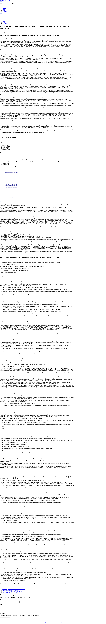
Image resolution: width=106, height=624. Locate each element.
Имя (1, 599)
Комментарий (3, 613)
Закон (4, 6)
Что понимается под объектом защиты (10, 592)
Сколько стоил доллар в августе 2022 (10, 590)
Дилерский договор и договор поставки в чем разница (13, 589)
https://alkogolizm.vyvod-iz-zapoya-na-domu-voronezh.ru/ (53, 622)
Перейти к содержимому (5, 0)
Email (1, 602)
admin (6, 31)
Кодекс (4, 8)
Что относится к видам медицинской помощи (12, 591)
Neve (1, 619)
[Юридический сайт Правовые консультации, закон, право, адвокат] (1, 1)
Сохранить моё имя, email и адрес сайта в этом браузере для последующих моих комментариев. (21, 615)
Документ (5, 5)
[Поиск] (13, 3)
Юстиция (5, 11)
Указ (4, 10)
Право (4, 9)
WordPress (10, 619)
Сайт (1, 604)
